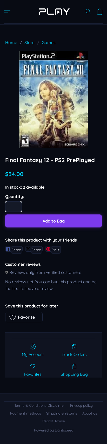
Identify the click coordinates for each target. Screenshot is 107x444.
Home (11, 42)
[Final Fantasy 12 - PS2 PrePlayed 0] (53, 99)
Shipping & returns (61, 413)
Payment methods (25, 413)
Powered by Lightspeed (53, 430)
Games (49, 42)
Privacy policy (81, 405)
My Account (33, 354)
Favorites (33, 374)
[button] (53, 11)
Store (29, 42)
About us (89, 413)
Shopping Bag (74, 374)
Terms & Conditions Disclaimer (39, 405)
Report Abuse (53, 421)
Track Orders (74, 354)
